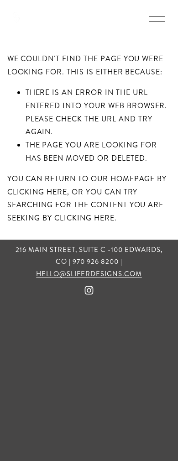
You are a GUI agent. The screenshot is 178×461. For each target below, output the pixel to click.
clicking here (37, 192)
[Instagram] (89, 290)
